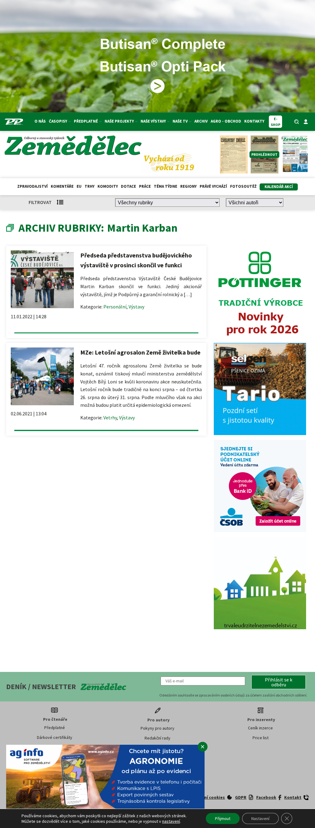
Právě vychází (213, 186)
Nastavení (260, 818)
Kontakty (254, 121)
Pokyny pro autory (157, 728)
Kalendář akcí (279, 186)
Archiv (201, 121)
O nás (40, 121)
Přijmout (222, 818)
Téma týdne (165, 186)
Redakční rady (157, 738)
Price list (261, 737)
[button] (278, 682)
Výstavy (136, 307)
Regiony (188, 186)
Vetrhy (110, 417)
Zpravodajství (32, 186)
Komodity (108, 186)
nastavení (171, 821)
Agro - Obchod (226, 121)
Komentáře (62, 186)
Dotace (128, 186)
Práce (145, 186)
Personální (114, 307)
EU (79, 186)
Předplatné (54, 727)
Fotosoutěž (243, 186)
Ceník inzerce (260, 728)
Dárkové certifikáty (54, 737)
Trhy (89, 186)
